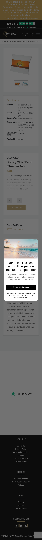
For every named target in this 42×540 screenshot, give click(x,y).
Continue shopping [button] (21, 287)
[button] (7, 242)
